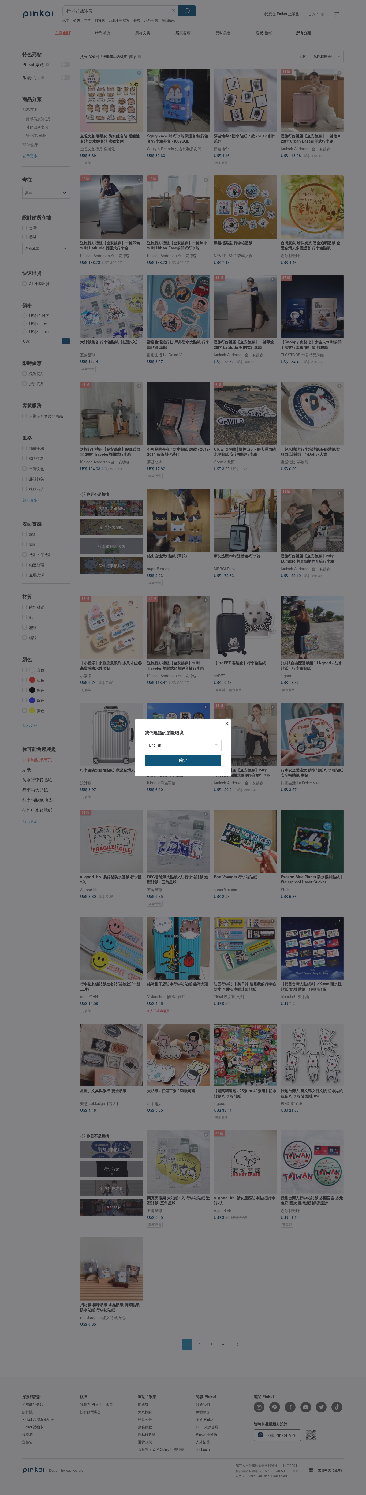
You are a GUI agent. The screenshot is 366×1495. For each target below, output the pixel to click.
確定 (183, 760)
